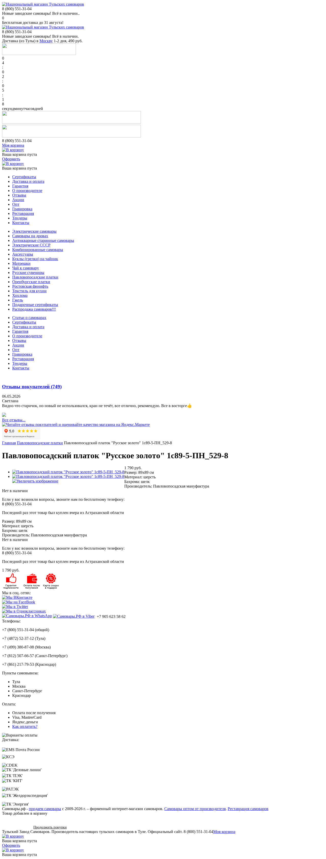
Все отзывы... (13, 420)
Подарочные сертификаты (35, 304)
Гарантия (20, 186)
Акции (18, 200)
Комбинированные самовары (37, 249)
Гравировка (22, 209)
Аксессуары (22, 254)
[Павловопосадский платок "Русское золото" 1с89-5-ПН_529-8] (68, 472)
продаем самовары (45, 809)
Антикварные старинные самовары (43, 240)
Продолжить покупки (50, 827)
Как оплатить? (24, 726)
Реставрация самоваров (248, 809)
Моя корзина (13, 145)
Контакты (20, 222)
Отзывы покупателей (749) (32, 386)
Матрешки (21, 263)
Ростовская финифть (30, 286)
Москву (46, 41)
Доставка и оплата (28, 181)
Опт (15, 204)
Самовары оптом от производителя (195, 809)
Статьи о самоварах (29, 317)
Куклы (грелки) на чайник (35, 259)
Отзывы (19, 195)
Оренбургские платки (31, 282)
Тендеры (19, 218)
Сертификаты (24, 177)
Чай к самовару (25, 268)
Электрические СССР (31, 245)
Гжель (17, 300)
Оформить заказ (16, 827)
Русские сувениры (28, 272)
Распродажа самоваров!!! (34, 309)
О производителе (27, 190)
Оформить (11, 159)
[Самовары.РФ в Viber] (73, 616)
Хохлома (20, 295)
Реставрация (23, 213)
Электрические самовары (34, 231)
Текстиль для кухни (29, 291)
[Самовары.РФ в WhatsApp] (27, 616)
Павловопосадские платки (35, 277)
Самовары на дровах (30, 236)
